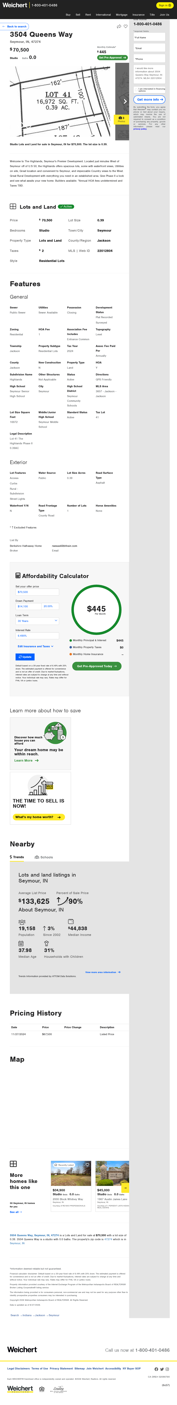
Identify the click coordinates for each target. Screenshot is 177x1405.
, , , (34, 1235)
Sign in (163, 5)
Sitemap (79, 1368)
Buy (68, 14)
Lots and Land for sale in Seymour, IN (42, 144)
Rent (88, 14)
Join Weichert (95, 1368)
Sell (78, 14)
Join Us (164, 14)
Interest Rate (23, 630)
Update (26, 657)
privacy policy (140, 129)
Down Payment (24, 601)
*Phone (139, 59)
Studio (14, 58)
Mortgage (121, 14)
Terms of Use (39, 1368)
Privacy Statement (61, 1368)
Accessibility (113, 1368)
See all (14, 1212)
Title (152, 14)
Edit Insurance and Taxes (34, 646)
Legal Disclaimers (18, 1368)
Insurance (139, 14)
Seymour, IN (17, 1243)
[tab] (17, 858)
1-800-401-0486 (44, 5)
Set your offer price (27, 586)
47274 (108, 1239)
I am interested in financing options (151, 90)
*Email (138, 48)
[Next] (125, 1188)
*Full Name (140, 37)
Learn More (26, 760)
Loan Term (22, 615)
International (103, 14)
